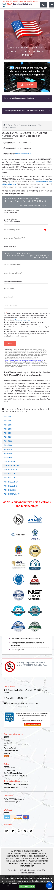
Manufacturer (13, 125)
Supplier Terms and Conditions (15, 788)
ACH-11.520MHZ (10, 474)
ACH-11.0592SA (10, 490)
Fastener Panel (10, 748)
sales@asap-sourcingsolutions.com (24, 703)
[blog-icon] (30, 831)
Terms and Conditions (22, 320)
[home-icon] (4, 125)
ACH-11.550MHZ (10, 486)
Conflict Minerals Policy (13, 773)
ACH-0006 (8, 441)
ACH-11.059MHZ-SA (11, 466)
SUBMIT (10, 343)
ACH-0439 (8, 458)
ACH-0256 (8, 454)
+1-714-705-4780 (20, 698)
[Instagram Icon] (6, 831)
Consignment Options (12, 802)
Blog (5, 746)
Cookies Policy (9, 771)
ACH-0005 (8, 433)
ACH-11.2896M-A (10, 470)
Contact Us (8, 743)
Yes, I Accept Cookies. (27, 886)
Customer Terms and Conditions (16, 785)
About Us (7, 740)
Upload (28, 85)
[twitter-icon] (12, 831)
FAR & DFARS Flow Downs (14, 799)
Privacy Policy (9, 768)
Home (6, 738)
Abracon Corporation (29, 125)
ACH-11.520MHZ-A (11, 482)
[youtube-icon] (18, 831)
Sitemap (7, 754)
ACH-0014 (8, 449)
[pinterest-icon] (24, 831)
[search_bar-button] (43, 4)
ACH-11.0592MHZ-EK (12, 494)
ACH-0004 (8, 425)
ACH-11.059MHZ (10, 462)
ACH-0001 (8, 417)
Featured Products (11, 751)
